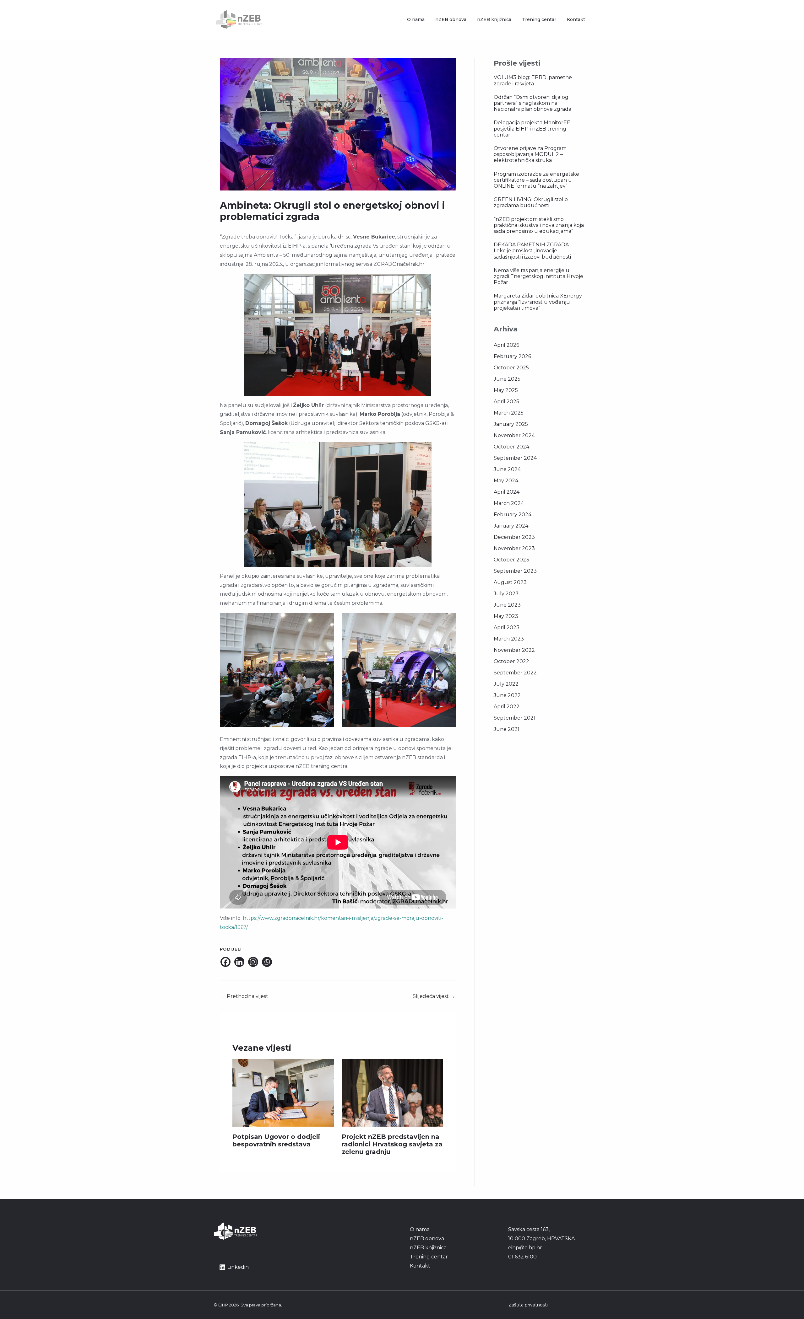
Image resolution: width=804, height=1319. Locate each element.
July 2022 (506, 684)
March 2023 (509, 639)
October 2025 (511, 368)
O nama (416, 19)
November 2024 (514, 435)
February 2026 (512, 356)
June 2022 (507, 695)
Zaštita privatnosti (528, 1305)
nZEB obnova (450, 19)
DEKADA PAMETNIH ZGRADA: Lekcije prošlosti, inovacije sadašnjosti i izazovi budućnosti (532, 251)
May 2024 (506, 481)
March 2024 (509, 503)
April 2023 (506, 627)
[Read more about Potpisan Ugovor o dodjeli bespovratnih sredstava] (283, 1093)
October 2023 (511, 560)
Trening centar (539, 19)
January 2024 (511, 526)
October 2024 (511, 447)
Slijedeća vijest (434, 996)
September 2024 (515, 458)
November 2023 (514, 548)
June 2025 (507, 379)
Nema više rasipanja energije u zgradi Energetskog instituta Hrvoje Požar (538, 276)
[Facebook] (225, 962)
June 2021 (506, 729)
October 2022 (511, 661)
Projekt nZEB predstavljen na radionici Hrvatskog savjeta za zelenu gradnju (392, 1144)
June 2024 (507, 469)
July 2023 (506, 594)
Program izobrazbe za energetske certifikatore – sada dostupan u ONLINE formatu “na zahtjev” (536, 180)
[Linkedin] (239, 962)
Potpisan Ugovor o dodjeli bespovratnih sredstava (276, 1140)
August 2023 (510, 582)
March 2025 (509, 413)
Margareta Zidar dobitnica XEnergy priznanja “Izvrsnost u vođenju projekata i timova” (538, 302)
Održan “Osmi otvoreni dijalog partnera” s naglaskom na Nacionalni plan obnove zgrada (532, 103)
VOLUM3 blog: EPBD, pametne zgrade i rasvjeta (533, 80)
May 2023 (506, 616)
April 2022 (506, 707)
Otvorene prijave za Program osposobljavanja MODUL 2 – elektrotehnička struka (530, 154)
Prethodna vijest (244, 996)
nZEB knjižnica (494, 19)
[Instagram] (253, 962)
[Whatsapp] (267, 962)
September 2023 (515, 571)
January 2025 (511, 424)
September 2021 (514, 718)
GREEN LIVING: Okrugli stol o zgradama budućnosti (531, 202)
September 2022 (515, 673)
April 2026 (506, 345)
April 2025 (506, 402)
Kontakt (576, 19)
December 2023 (514, 537)
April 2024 (506, 492)
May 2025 (506, 390)
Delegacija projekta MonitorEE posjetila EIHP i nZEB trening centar (532, 128)
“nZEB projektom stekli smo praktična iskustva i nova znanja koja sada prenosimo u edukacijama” (539, 225)
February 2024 (512, 514)
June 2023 (507, 605)
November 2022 (514, 650)
